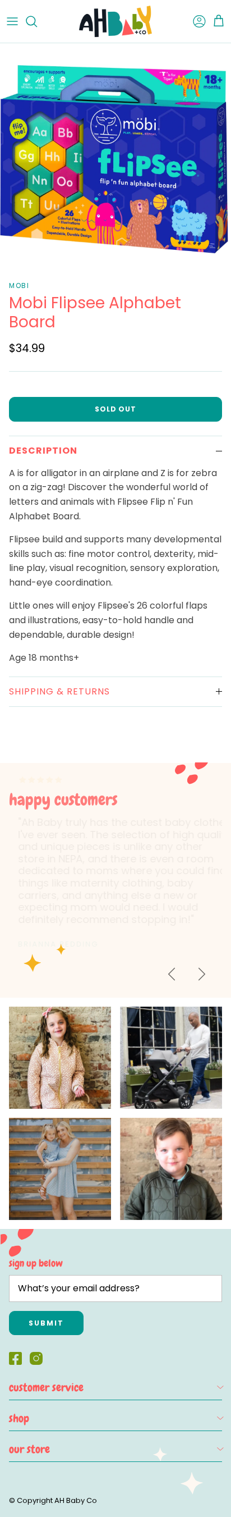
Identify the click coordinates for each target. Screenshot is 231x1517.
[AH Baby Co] (115, 21)
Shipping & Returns (59, 691)
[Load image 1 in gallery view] (115, 159)
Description (43, 450)
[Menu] (12, 21)
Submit (46, 1323)
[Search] (37, 21)
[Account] (194, 21)
